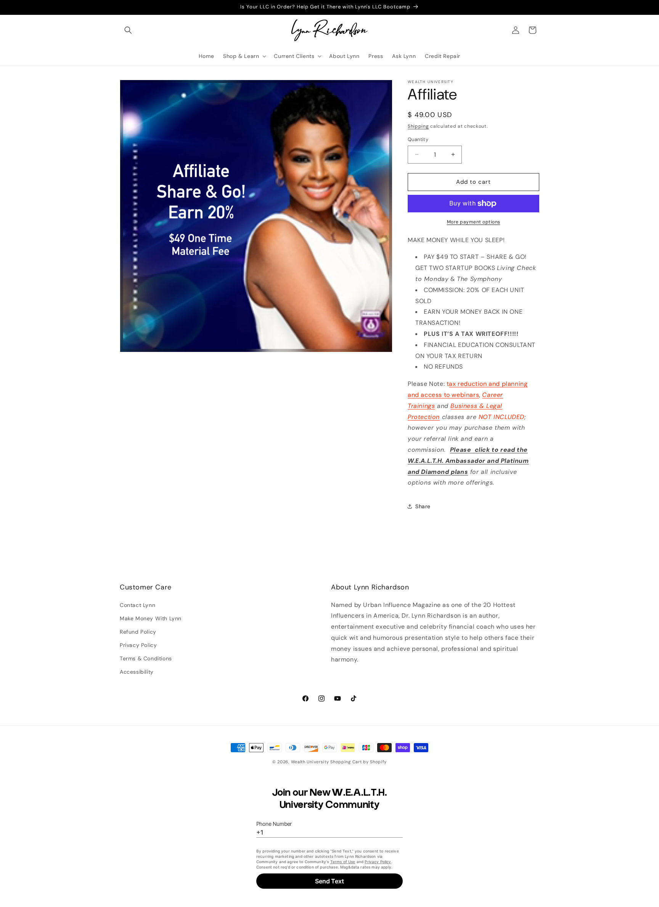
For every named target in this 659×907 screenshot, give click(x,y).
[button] (128, 30)
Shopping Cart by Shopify (358, 761)
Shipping (418, 126)
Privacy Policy (138, 645)
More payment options (473, 222)
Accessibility (137, 671)
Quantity (418, 139)
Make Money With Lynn (151, 618)
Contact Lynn (137, 604)
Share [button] (423, 506)
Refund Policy (138, 631)
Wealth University (310, 761)
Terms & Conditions (146, 658)
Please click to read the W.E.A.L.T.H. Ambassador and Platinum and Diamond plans (468, 461)
